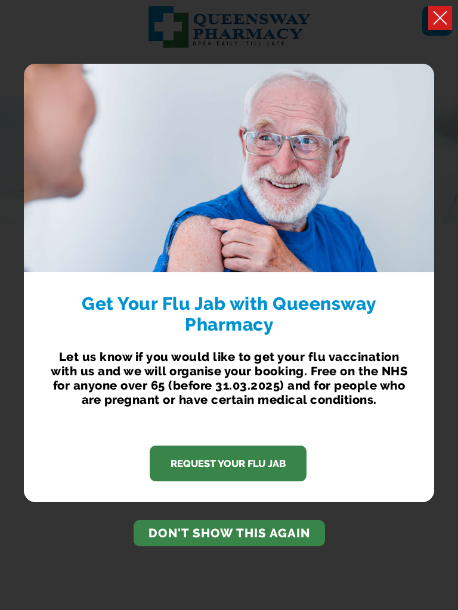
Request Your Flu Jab (228, 463)
